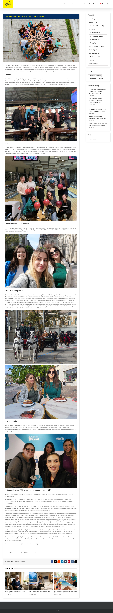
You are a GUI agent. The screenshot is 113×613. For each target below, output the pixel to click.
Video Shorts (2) (93, 63)
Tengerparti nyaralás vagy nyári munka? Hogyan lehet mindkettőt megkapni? (65, 581)
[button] (107, 4)
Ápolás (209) (93, 43)
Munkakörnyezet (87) (95, 32)
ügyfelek (21, 552)
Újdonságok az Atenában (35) (96, 46)
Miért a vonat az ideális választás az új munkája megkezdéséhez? (41, 581)
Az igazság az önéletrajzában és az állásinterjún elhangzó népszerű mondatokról (97, 91)
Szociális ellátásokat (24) (97, 26)
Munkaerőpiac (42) (95, 53)
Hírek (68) (92, 29)
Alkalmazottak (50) (95, 57)
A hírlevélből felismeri (95, 75)
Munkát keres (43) (95, 39)
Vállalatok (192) (93, 50)
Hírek (25, 552)
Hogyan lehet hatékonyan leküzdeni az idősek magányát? (16, 581)
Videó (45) (91, 60)
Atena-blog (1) (92, 19)
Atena (66, 610)
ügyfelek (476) (93, 22)
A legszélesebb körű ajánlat (96, 78)
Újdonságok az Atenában (31, 552)
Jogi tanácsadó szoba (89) (97, 36)
